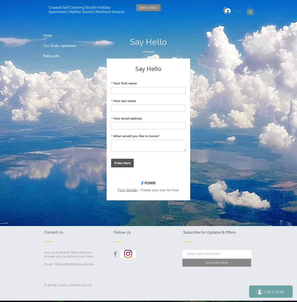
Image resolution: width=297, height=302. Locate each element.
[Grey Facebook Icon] (115, 254)
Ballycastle (51, 56)
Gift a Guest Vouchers (59, 86)
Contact (49, 66)
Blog (46, 76)
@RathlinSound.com (78, 264)
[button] (250, 10)
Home (47, 35)
